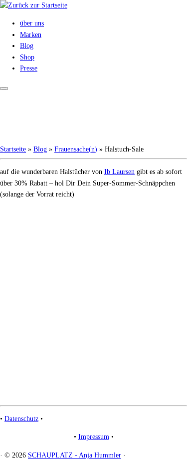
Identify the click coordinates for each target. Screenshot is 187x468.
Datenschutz (21, 418)
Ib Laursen (119, 172)
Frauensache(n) (75, 149)
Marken (30, 34)
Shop (27, 57)
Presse (28, 68)
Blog (26, 46)
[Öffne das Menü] (4, 88)
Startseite (13, 149)
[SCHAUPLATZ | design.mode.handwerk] (33, 5)
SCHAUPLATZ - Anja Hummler (74, 455)
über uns (32, 23)
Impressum (93, 436)
